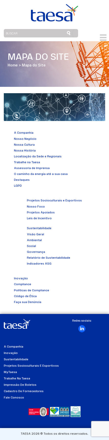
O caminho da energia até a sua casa (41, 174)
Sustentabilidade (39, 228)
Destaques (22, 180)
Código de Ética (25, 296)
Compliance (22, 284)
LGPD (18, 185)
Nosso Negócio (25, 139)
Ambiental (34, 240)
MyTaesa (10, 372)
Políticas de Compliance (31, 290)
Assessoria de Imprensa (32, 168)
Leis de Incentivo (39, 218)
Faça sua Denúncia (27, 302)
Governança (36, 252)
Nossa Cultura (24, 144)
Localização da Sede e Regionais (38, 156)
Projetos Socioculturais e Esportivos (54, 200)
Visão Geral (35, 234)
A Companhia (23, 132)
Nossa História (25, 150)
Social (31, 246)
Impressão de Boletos (20, 385)
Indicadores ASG (39, 263)
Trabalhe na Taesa (27, 162)
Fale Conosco (14, 397)
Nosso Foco (36, 206)
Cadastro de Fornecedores (24, 391)
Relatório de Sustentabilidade (48, 257)
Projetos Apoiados (41, 212)
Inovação (21, 278)
